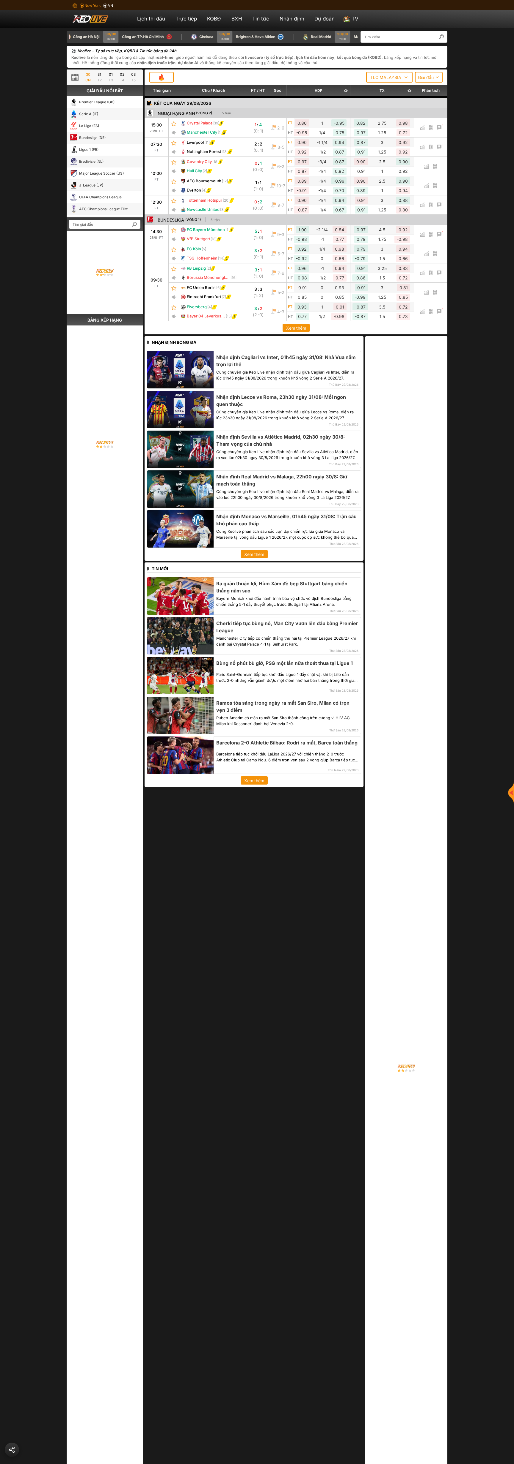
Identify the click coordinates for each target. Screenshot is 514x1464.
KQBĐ (214, 19)
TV (355, 19)
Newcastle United (203, 209)
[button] (444, 37)
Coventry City (199, 161)
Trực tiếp (186, 19)
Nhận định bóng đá (174, 342)
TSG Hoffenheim (202, 258)
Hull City (194, 170)
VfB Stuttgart (198, 238)
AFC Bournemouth (204, 180)
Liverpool (195, 142)
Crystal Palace (200, 123)
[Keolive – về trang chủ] (97, 19)
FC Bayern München (206, 229)
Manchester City (202, 132)
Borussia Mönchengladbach (213, 277)
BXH (236, 19)
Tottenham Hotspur (204, 200)
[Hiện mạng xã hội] (511, 792)
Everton (194, 190)
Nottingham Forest (204, 151)
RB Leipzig (196, 268)
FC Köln (194, 248)
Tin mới (160, 568)
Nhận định (292, 19)
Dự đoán (324, 19)
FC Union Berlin (201, 287)
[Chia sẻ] (12, 1450)
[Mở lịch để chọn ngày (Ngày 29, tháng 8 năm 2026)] (76, 77)
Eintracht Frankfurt (204, 296)
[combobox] (389, 77)
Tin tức (260, 19)
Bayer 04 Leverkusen (206, 316)
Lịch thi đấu (151, 19)
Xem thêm (296, 328)
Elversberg (197, 306)
